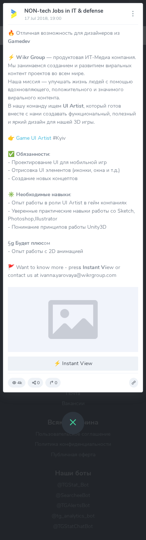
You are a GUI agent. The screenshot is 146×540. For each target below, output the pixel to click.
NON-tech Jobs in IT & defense (63, 11)
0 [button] (38, 383)
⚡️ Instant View (73, 363)
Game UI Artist (33, 138)
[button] (133, 383)
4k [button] (19, 383)
